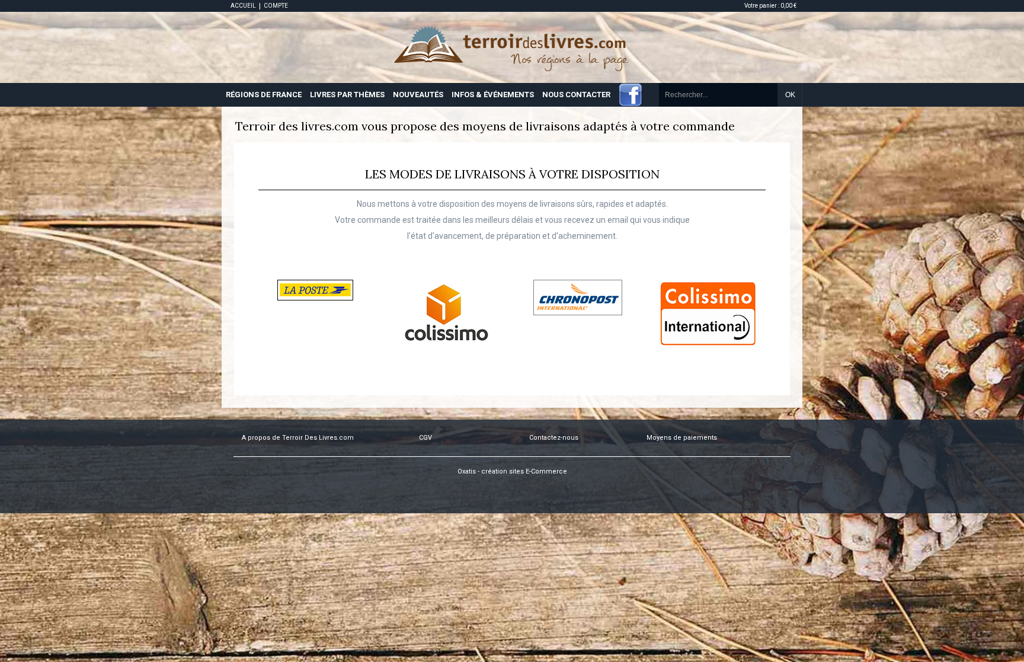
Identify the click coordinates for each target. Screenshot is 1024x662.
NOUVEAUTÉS (418, 94)
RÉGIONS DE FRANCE (264, 94)
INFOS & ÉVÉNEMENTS (493, 94)
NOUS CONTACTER (576, 94)
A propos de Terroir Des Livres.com (298, 438)
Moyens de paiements (682, 438)
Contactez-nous (553, 438)
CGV (425, 438)
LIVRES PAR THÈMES (347, 94)
